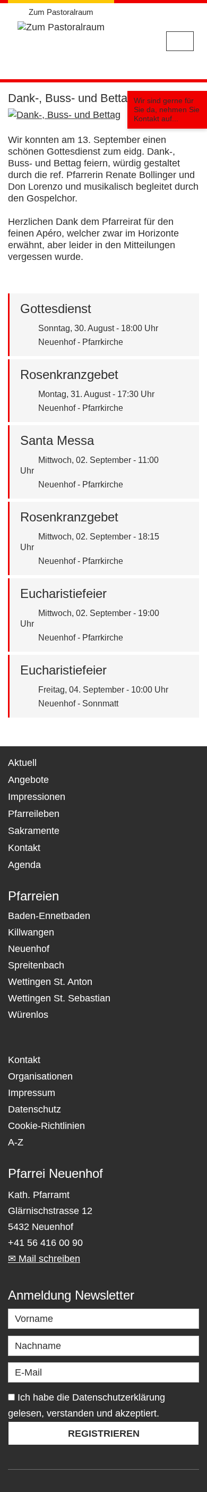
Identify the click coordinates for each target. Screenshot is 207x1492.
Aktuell (22, 762)
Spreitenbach (36, 965)
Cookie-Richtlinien (46, 1125)
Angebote (28, 779)
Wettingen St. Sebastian (59, 998)
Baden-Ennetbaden (49, 916)
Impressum (31, 1093)
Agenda (24, 864)
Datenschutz (34, 1109)
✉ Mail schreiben (44, 1258)
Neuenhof (28, 948)
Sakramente (33, 830)
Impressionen (36, 796)
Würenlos (28, 1014)
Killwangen (31, 932)
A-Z (15, 1142)
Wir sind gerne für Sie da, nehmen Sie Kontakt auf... (167, 109)
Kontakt (24, 847)
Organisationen (40, 1076)
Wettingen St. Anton (50, 981)
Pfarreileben (33, 813)
